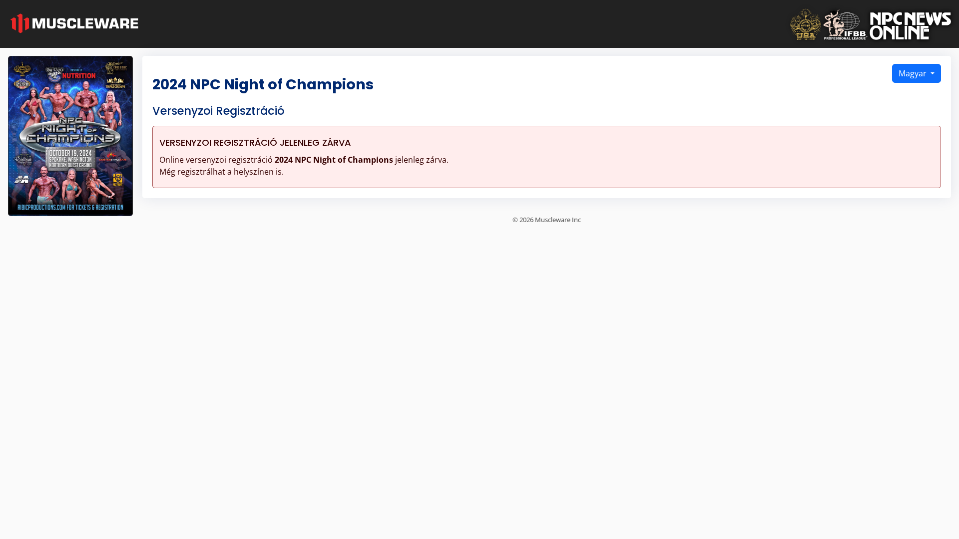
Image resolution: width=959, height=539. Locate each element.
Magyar (914, 73)
